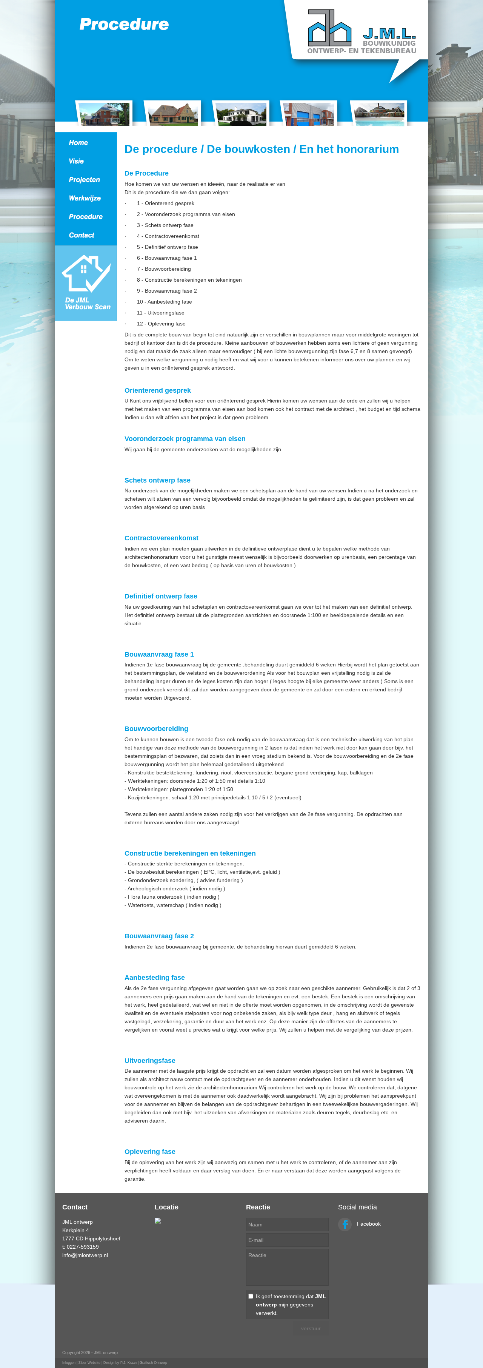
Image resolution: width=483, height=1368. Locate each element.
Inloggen (68, 1363)
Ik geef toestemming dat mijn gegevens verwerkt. (291, 1304)
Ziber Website (89, 1363)
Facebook (368, 1224)
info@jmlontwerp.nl (85, 1255)
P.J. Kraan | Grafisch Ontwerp (143, 1363)
